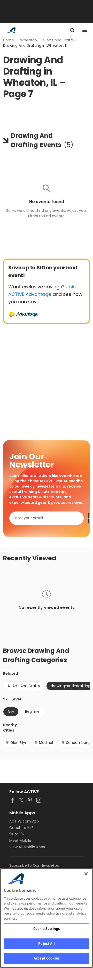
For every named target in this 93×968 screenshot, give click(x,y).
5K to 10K (17, 834)
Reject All (46, 943)
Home (8, 40)
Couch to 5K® (21, 827)
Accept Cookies (46, 958)
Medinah (47, 742)
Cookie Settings (46, 928)
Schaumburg (78, 742)
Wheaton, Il (30, 40)
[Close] (86, 873)
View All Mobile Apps (27, 847)
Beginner (33, 711)
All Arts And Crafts (23, 685)
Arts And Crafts (60, 40)
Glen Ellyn (18, 742)
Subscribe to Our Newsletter (34, 865)
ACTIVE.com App (24, 821)
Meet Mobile (20, 840)
